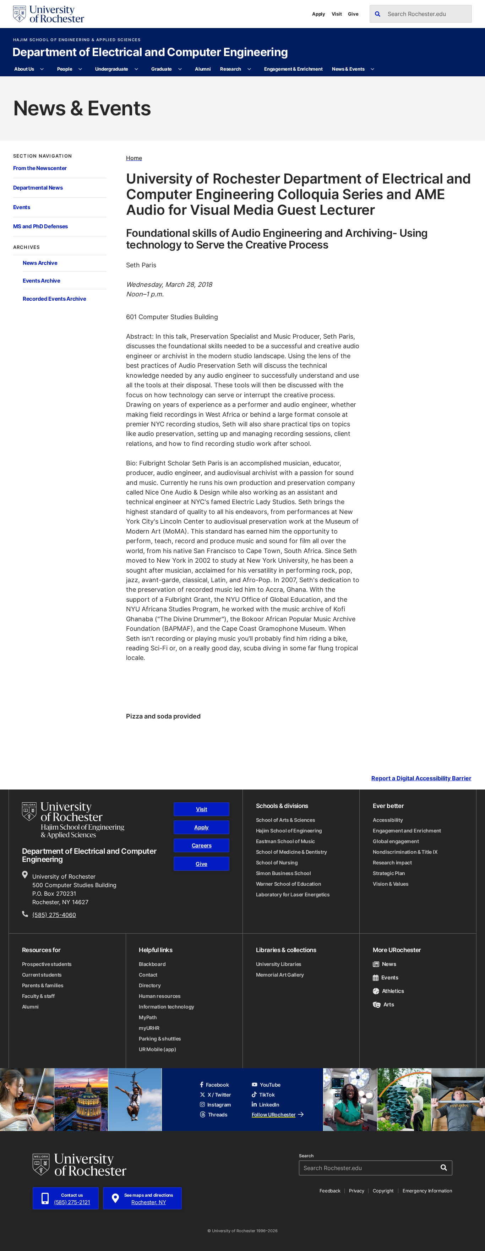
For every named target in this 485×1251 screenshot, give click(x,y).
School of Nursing (277, 862)
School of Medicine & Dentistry (291, 851)
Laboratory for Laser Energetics (293, 894)
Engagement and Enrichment (407, 830)
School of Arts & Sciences (285, 819)
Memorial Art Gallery (280, 974)
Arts (388, 1004)
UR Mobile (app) (157, 1049)
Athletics (393, 991)
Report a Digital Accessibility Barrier (421, 778)
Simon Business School (283, 873)
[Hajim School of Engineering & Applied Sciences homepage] (73, 820)
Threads (218, 1114)
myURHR (149, 1028)
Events (21, 207)
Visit (337, 14)
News (389, 964)
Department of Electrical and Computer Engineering (150, 52)
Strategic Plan (389, 873)
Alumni (203, 69)
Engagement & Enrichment (293, 69)
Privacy (356, 1190)
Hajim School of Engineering (289, 830)
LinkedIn (269, 1104)
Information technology (166, 1006)
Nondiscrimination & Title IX (405, 851)
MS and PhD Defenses (40, 226)
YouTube (270, 1084)
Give (353, 14)
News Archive (40, 263)
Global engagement (396, 841)
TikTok (266, 1094)
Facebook (217, 1084)
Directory (149, 985)
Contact (148, 974)
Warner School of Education (288, 883)
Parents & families (43, 985)
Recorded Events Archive (54, 298)
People (64, 69)
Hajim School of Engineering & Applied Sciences (77, 40)
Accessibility (388, 819)
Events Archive (41, 280)
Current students (42, 974)
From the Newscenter (40, 168)
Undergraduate (111, 69)
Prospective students (47, 964)
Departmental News (38, 187)
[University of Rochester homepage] (48, 14)
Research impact (392, 862)
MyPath (148, 1017)
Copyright (383, 1190)
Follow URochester (273, 1114)
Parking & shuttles (160, 1038)
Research (230, 69)
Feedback (330, 1190)
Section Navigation (42, 156)
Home (134, 158)
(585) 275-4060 (54, 915)
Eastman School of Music (285, 841)
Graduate (161, 69)
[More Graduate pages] (180, 69)
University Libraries (278, 964)
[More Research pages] (249, 69)
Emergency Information (427, 1190)
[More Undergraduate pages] (136, 69)
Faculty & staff (38, 996)
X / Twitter (219, 1094)
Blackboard (152, 964)
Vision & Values (391, 883)
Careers (202, 845)
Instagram (219, 1104)
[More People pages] (80, 69)
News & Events (348, 69)
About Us (24, 69)
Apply (318, 14)
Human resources (160, 996)
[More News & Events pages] (372, 69)
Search (306, 1156)
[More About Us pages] (42, 69)
